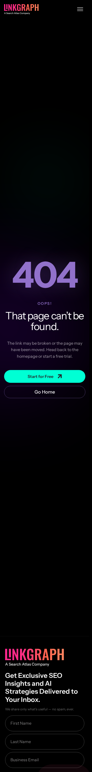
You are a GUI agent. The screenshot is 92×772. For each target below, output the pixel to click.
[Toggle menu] (80, 9)
